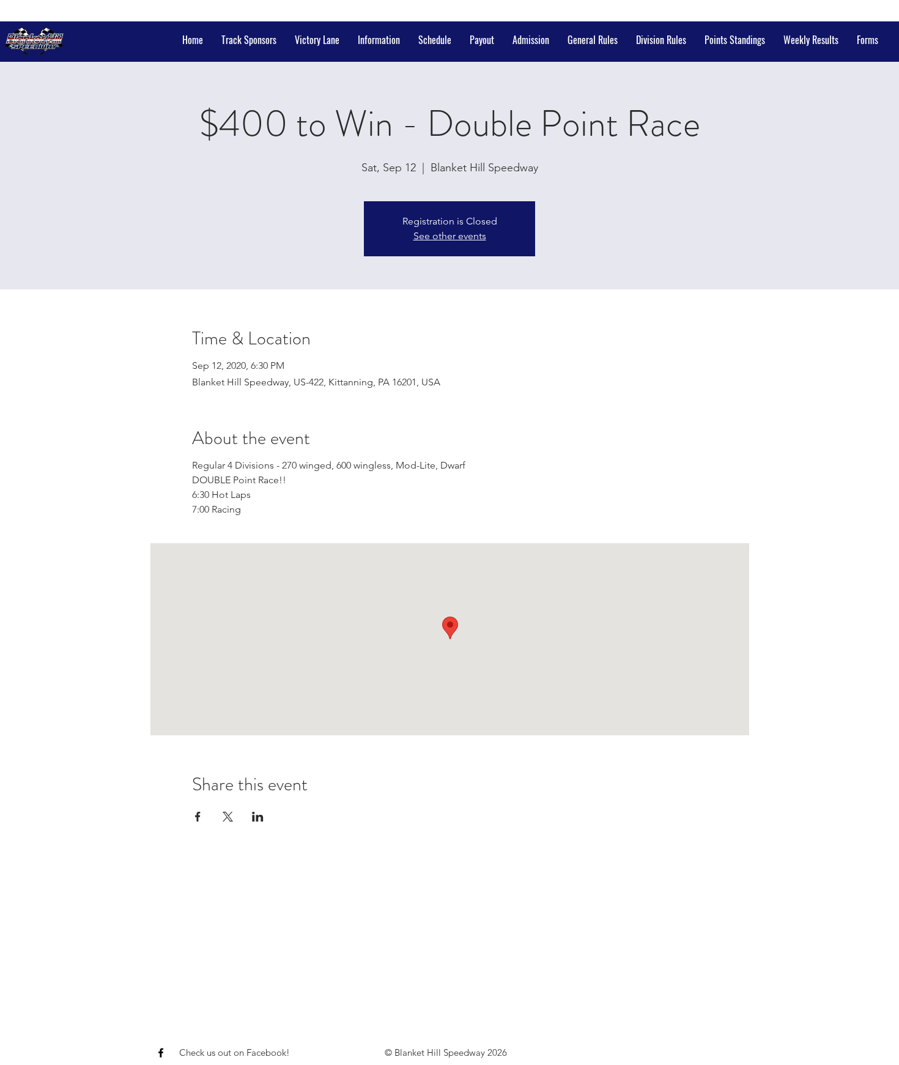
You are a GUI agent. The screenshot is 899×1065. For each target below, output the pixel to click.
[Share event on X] (228, 817)
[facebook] (161, 1053)
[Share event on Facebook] (198, 817)
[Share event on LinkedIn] (258, 817)
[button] (379, 40)
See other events (449, 236)
